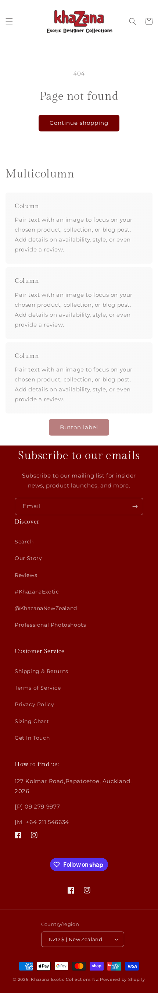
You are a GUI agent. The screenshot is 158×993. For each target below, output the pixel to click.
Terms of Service (38, 687)
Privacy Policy (34, 704)
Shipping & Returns (41, 671)
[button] (9, 21)
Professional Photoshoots (50, 624)
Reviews (26, 575)
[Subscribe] (135, 506)
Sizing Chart (32, 721)
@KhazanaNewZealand (46, 608)
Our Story (28, 558)
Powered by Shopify (122, 979)
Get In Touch (32, 738)
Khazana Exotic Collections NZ (64, 979)
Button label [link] (79, 427)
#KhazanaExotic (37, 591)
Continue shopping (79, 122)
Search (24, 541)
